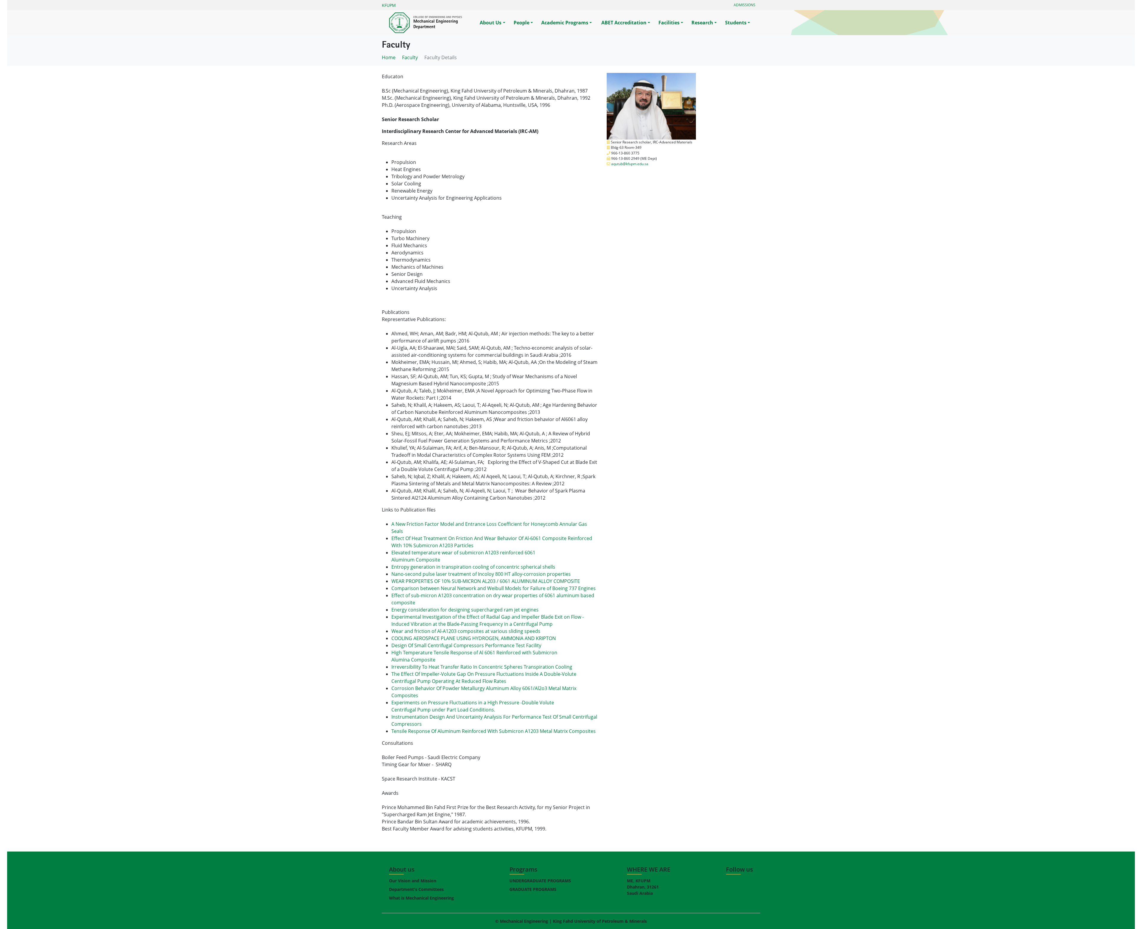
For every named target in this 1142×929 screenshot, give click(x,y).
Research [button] (702, 22)
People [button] (521, 22)
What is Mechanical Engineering (421, 898)
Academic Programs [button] (564, 22)
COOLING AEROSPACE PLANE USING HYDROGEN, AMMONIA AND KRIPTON (473, 638)
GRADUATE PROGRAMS (532, 889)
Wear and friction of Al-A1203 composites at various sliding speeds (465, 631)
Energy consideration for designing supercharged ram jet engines (465, 609)
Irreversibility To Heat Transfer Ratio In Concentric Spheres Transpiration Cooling (481, 667)
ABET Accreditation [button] (623, 22)
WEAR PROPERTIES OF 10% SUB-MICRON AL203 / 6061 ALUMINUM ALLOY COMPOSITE (485, 581)
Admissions (744, 4)
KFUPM (389, 5)
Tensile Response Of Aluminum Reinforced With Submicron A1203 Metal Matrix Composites (493, 731)
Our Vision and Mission (412, 880)
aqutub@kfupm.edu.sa (629, 163)
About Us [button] (490, 22)
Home (389, 57)
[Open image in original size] (433, 22)
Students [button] (735, 22)
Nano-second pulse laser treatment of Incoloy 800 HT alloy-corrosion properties (481, 574)
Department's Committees (416, 889)
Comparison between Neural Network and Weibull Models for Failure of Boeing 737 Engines (493, 588)
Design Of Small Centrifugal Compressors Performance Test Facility (466, 645)
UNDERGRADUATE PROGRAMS (540, 880)
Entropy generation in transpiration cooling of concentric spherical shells (473, 567)
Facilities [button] (669, 22)
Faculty (410, 57)
